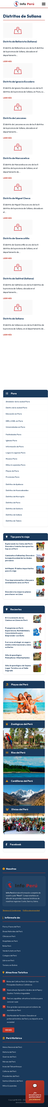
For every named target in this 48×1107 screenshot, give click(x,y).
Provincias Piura (12, 477)
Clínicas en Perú (9, 936)
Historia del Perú (9, 1052)
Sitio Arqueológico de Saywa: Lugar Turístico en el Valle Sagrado (18, 668)
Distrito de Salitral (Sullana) (18, 278)
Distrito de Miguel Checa (16, 198)
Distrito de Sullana (13, 318)
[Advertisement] (24, 363)
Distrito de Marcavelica (16, 158)
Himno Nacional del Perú (12, 1047)
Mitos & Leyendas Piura (15, 465)
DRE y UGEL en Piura (14, 421)
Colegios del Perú (10, 955)
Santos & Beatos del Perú (13, 1081)
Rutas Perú (7, 946)
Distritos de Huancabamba (17, 490)
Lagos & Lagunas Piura (15, 453)
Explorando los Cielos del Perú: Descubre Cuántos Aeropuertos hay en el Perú (19, 546)
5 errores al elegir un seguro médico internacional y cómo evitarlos (18, 644)
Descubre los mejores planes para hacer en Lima (18, 593)
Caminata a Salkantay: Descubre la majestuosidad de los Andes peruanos (19, 558)
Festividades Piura (13, 434)
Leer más (7, 61)
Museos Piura (11, 459)
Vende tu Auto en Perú (11, 951)
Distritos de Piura (13, 502)
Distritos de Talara (13, 521)
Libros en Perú (8, 960)
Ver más (8, 1030)
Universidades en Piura (15, 427)
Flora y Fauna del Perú (11, 927)
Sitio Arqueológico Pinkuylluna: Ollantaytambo (17, 656)
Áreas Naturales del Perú (13, 931)
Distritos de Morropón (15, 496)
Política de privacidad (31, 910)
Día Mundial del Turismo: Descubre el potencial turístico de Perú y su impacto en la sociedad (25, 1018)
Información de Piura (15, 446)
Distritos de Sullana (14, 515)
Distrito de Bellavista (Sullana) (20, 41)
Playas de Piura (12, 471)
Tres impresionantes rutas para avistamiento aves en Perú (19, 581)
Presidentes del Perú (11, 1076)
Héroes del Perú (9, 1062)
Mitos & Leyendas (10, 1086)
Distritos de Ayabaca (14, 484)
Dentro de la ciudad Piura (16, 408)
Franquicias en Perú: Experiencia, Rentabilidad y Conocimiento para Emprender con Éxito (17, 632)
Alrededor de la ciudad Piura (18, 401)
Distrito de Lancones (14, 118)
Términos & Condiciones (12, 910)
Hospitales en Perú (10, 941)
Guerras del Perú (9, 1057)
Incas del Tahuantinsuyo (12, 1066)
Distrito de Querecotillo (16, 238)
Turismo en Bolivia (10, 965)
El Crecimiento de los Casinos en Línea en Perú (16, 619)
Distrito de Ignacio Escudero (18, 81)
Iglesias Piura (11, 440)
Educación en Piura (14, 414)
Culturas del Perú (9, 1071)
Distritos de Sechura (14, 508)
